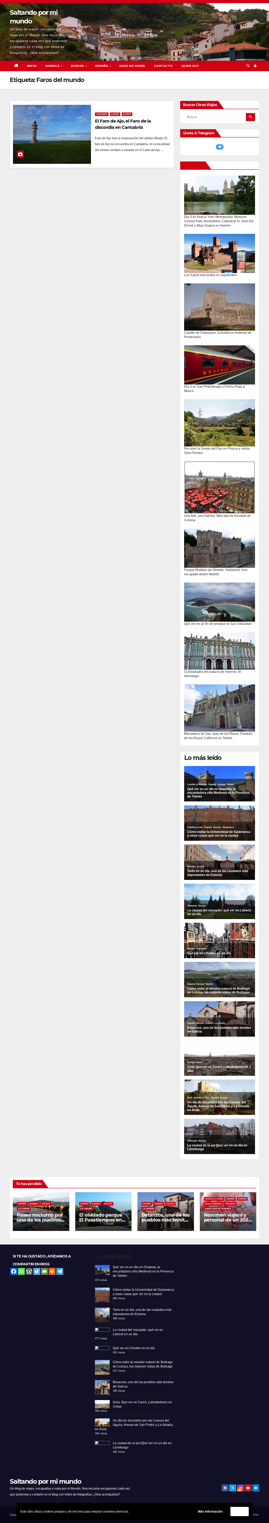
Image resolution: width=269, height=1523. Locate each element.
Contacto (163, 66)
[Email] (44, 1271)
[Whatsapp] (21, 1271)
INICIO (32, 66)
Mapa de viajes (132, 66)
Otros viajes (193, 165)
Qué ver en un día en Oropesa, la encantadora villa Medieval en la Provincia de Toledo (143, 1271)
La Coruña (24, 1209)
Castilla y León (214, 1199)
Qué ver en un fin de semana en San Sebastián (218, 623)
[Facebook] (13, 1271)
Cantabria (101, 114)
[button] (248, 65)
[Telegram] (59, 1271)
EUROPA (78, 66)
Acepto (239, 1511)
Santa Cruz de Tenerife (218, 1209)
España (115, 114)
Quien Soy (190, 66)
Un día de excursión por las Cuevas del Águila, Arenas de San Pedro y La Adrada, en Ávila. (134, 1425)
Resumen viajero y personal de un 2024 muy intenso (227, 1220)
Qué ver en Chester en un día (134, 1348)
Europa (127, 114)
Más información (210, 1511)
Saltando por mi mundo (45, 1481)
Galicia (46, 1204)
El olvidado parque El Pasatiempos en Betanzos (100, 1220)
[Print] (52, 1271)
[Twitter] (36, 1271)
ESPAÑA (102, 66)
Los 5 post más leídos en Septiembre (210, 275)
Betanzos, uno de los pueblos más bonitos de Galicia (165, 1220)
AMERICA (53, 66)
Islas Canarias (213, 1204)
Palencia (230, 1204)
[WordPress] (29, 1271)
